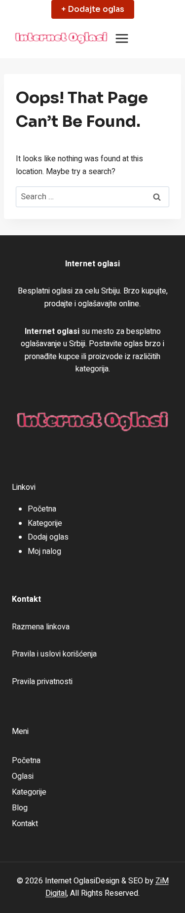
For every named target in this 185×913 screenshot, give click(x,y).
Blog (20, 808)
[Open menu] (122, 39)
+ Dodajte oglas (92, 9)
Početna (42, 509)
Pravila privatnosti (42, 682)
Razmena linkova (41, 627)
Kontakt (25, 824)
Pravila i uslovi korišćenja (54, 654)
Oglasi (23, 776)
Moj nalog (44, 551)
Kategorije (45, 523)
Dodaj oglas (48, 537)
